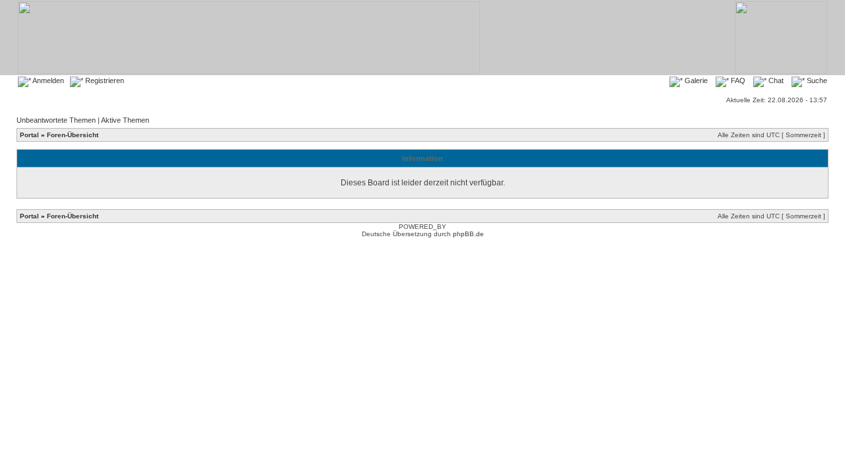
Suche (816, 80)
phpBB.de (468, 234)
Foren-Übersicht (72, 135)
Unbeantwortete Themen (56, 120)
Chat (775, 80)
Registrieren (103, 80)
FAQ (737, 80)
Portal (29, 135)
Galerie (695, 80)
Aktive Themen (125, 120)
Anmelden (47, 80)
